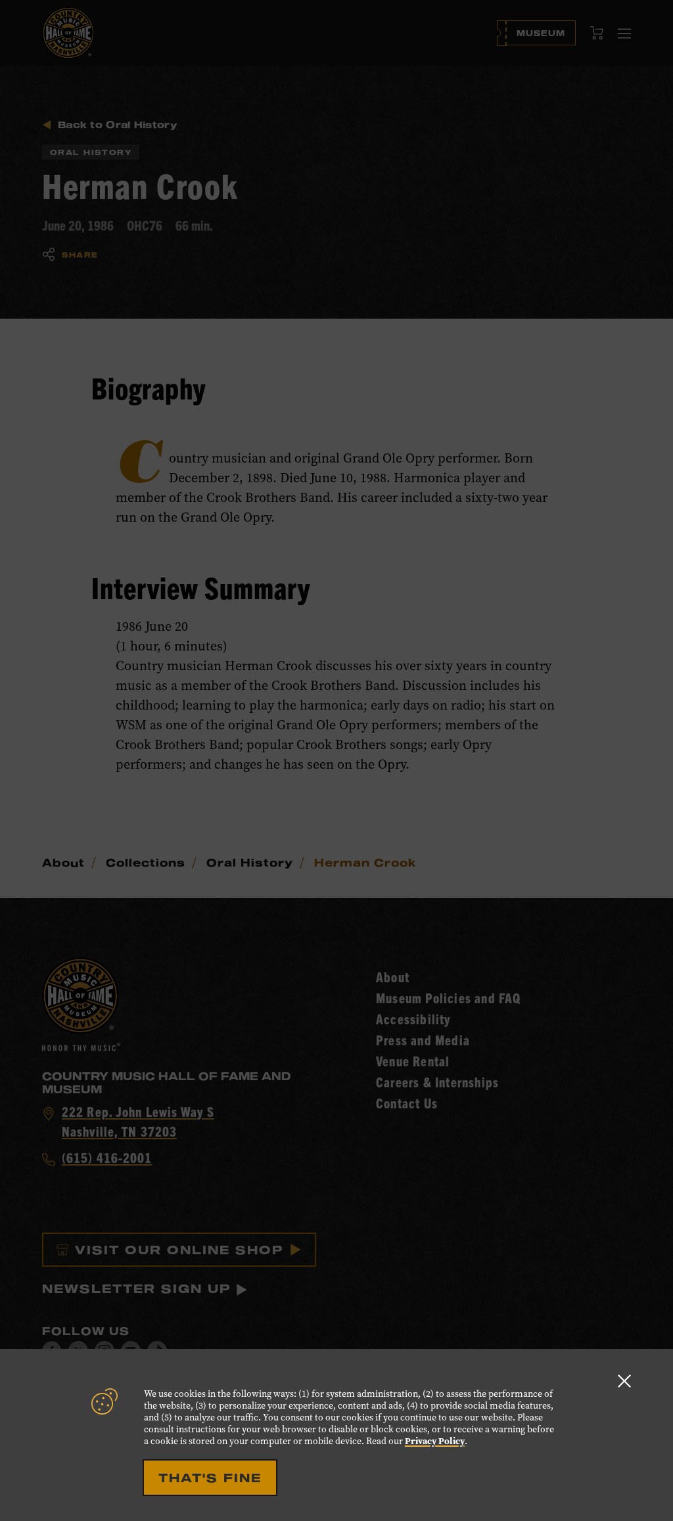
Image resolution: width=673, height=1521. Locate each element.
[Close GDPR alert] (624, 1380)
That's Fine (210, 1477)
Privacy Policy (435, 1441)
